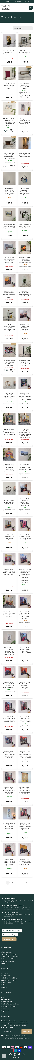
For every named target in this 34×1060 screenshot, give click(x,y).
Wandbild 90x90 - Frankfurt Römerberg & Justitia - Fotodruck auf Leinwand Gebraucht (9, 754)
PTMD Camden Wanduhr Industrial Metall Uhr (24, 52)
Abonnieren (27, 1031)
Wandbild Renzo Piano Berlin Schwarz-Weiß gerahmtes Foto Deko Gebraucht (9, 651)
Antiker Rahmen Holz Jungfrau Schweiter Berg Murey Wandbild (9, 226)
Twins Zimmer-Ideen (8, 954)
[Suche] (19, 8)
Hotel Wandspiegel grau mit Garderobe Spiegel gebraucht (25, 155)
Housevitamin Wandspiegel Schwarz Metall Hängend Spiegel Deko (25, 192)
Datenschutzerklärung (9, 1006)
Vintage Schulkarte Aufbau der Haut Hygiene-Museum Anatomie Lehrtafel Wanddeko (24, 790)
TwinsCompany (19, 1057)
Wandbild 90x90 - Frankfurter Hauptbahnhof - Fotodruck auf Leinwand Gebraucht (25, 502)
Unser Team (5, 976)
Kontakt (4, 987)
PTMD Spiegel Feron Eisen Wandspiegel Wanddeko (25, 226)
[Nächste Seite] (26, 883)
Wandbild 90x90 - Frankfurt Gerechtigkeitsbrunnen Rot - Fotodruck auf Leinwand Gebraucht (25, 754)
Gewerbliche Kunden (8, 980)
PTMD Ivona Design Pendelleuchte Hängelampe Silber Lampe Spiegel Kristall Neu (9, 122)
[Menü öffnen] (31, 8)
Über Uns (4, 973)
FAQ (2, 985)
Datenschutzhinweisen (22, 1038)
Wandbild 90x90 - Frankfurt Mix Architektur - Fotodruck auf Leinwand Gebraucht (25, 328)
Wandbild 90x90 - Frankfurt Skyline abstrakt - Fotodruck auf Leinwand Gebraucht (9, 294)
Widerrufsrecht (6, 1002)
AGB (2, 997)
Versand (4, 1008)
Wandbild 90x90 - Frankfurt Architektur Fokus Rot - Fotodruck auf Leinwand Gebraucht (25, 685)
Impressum (5, 1011)
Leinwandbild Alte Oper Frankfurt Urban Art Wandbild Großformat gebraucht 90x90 (9, 468)
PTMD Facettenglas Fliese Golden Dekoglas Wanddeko (9, 52)
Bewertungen (6, 982)
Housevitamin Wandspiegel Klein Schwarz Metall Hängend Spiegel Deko (9, 192)
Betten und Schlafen (8, 959)
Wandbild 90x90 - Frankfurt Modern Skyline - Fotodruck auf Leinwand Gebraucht (24, 615)
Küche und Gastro (7, 961)
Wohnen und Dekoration (9, 956)
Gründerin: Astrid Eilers (9, 978)
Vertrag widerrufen (9, 939)
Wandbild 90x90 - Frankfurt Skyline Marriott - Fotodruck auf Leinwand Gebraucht (25, 827)
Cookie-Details (6, 999)
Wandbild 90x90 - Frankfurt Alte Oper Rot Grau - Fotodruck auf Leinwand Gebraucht (9, 863)
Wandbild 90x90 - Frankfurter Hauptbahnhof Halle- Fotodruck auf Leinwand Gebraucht (25, 396)
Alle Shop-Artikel (7, 952)
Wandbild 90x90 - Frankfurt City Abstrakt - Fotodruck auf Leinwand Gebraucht (9, 790)
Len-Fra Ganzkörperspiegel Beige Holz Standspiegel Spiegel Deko (9, 328)
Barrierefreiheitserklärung (10, 1004)
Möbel (3, 963)
